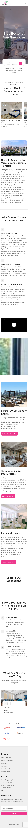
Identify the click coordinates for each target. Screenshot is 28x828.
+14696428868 (7, 782)
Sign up (14, 813)
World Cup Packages (7, 760)
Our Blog (4, 766)
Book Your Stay (6, 757)
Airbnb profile (14, 683)
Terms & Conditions (7, 769)
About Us (4, 763)
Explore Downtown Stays (9, 434)
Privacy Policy (5, 771)
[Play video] (14, 325)
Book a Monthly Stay (8, 496)
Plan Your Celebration (8, 562)
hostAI (17, 824)
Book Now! (14, 255)
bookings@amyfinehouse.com (12, 780)
